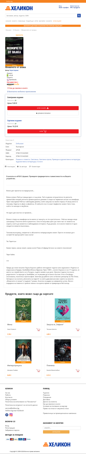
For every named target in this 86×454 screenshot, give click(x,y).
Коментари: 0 (10, 140)
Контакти (8, 397)
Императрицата (14, 365)
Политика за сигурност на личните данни (21, 405)
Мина (9, 324)
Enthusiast (19, 143)
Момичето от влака (28, 30)
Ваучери (42, 21)
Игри (36, 21)
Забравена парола (12, 430)
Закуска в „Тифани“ (55, 324)
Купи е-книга (41, 108)
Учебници (21, 21)
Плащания (47, 397)
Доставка (46, 399)
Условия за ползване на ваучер (55, 406)
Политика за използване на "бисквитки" (20, 402)
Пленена (51, 365)
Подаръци (30, 21)
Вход (7, 426)
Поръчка (46, 395)
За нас (7, 393)
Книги (14, 21)
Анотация (11, 166)
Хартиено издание (14, 120)
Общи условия (11, 399)
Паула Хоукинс (14, 70)
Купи (41, 131)
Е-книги (40, 162)
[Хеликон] (19, 6)
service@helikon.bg (12, 408)
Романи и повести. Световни (27, 159)
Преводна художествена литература (66, 159)
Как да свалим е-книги (18, 88)
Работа (7, 395)
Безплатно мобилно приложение (22, 91)
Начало (8, 21)
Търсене (46, 393)
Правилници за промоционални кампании (59, 413)
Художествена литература (26, 162)
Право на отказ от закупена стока (56, 408)
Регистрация (10, 428)
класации (57, 21)
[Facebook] (6, 414)
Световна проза (45, 159)
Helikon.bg (9, 1)
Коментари (35, 166)
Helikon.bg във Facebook (14, 410)
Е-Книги (49, 21)
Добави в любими (44, 113)
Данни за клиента (50, 402)
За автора (23, 166)
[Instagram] (11, 414)
